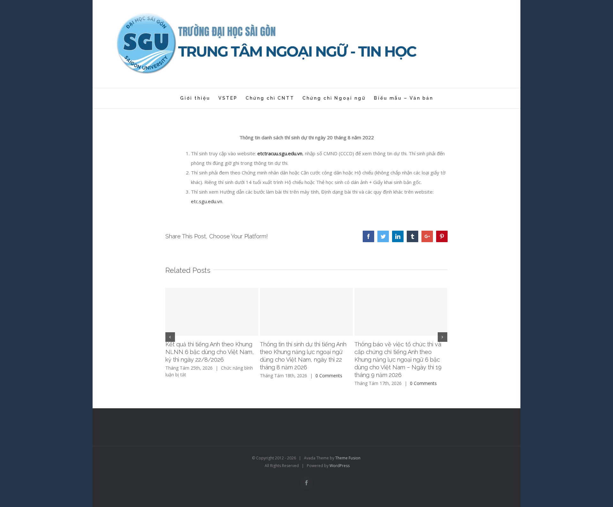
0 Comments (328, 376)
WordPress (339, 465)
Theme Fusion (347, 458)
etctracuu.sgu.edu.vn (279, 153)
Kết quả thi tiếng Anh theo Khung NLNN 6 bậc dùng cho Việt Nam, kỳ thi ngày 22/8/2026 (209, 352)
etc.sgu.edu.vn (206, 201)
